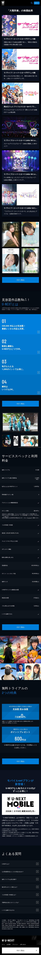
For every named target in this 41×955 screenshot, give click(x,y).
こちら (29, 517)
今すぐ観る (20, 280)
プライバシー (15, 944)
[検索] (31, 3)
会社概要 (8, 944)
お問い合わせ (23, 944)
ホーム (3, 944)
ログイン (37, 3)
